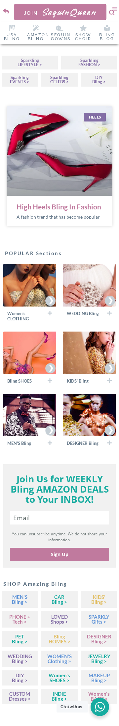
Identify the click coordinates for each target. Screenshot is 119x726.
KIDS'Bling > (99, 599)
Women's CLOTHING (18, 316)
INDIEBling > (59, 696)
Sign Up (59, 554)
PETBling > (19, 638)
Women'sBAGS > (99, 696)
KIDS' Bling (78, 381)
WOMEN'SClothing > (59, 658)
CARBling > (59, 599)
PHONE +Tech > (19, 619)
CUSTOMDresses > (20, 696)
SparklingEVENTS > (19, 79)
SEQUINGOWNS (61, 37)
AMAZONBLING (38, 37)
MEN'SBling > (19, 599)
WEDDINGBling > (20, 658)
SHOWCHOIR (83, 37)
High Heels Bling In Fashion (59, 206)
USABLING (12, 37)
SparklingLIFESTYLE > (30, 62)
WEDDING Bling (83, 313)
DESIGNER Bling (83, 443)
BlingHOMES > (59, 638)
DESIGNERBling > (99, 638)
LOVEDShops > (59, 619)
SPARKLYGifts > (99, 619)
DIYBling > (99, 79)
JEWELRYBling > (99, 658)
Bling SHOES (19, 381)
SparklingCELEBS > (59, 79)
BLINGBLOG (107, 37)
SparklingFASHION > (89, 62)
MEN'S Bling (19, 443)
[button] (29, 316)
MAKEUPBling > (99, 677)
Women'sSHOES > (59, 677)
